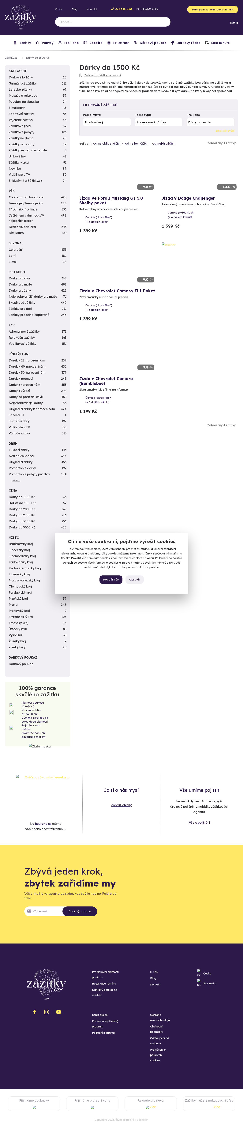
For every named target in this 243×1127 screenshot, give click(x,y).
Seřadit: (85, 143)
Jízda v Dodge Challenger (188, 198)
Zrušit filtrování (224, 130)
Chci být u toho (80, 911)
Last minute (220, 43)
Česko (207, 973)
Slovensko (209, 983)
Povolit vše (111, 579)
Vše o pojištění (199, 822)
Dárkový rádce (188, 43)
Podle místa (92, 115)
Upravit (134, 579)
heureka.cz (43, 824)
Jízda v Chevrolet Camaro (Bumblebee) (106, 381)
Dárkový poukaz (152, 43)
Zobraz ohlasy (121, 805)
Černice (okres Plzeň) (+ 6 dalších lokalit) (98, 220)
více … (16, 480)
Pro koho (193, 115)
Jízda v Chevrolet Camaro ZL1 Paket (117, 290)
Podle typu (143, 115)
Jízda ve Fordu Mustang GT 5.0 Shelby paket (111, 200)
